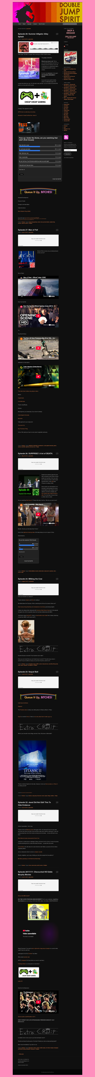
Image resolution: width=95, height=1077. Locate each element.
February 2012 (67, 119)
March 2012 (66, 117)
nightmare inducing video (28, 532)
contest (38, 222)
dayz (36, 795)
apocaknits (28, 28)
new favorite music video (41, 615)
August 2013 (66, 104)
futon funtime (46, 222)
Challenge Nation (22, 963)
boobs (34, 1047)
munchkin (23, 446)
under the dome (25, 223)
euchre (40, 664)
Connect (35, 24)
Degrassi (20, 706)
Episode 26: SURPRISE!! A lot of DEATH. (35, 453)
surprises (51, 571)
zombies (52, 795)
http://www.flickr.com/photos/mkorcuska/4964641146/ (26, 219)
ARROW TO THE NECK (33, 445)
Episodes (29, 24)
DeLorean (39, 795)
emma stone (33, 865)
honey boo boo (45, 664)
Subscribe (67, 154)
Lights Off (20, 981)
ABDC (37, 664)
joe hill (38, 865)
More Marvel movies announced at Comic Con (28, 838)
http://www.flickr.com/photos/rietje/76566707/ (27, 792)
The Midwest (30, 665)
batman (30, 795)
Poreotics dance (23, 709)
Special (65, 130)
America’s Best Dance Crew (43, 610)
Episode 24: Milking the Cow (30, 578)
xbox (55, 571)
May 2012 (66, 114)
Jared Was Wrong (52, 664)
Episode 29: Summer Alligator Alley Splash (69, 95)
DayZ (19, 716)
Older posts (21, 1054)
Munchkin (20, 418)
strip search (46, 571)
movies (19, 446)
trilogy (49, 795)
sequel (46, 795)
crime (30, 865)
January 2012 (67, 120)
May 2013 (66, 109)
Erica (33, 600)
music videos (20, 665)
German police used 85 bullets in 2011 (26, 1016)
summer (19, 223)
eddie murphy (42, 1047)
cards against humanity (48, 445)
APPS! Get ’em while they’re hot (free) (26, 112)
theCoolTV (29, 615)
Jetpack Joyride (38, 852)
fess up (42, 222)
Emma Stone (21, 846)
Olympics (25, 665)
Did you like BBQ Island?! (24, 895)
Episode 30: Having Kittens (70, 72)
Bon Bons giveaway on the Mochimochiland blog (29, 858)
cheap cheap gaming (33, 222)
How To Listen (42, 24)
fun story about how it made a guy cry (43, 716)
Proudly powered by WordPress (47, 1072)
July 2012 (66, 111)
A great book (21, 398)
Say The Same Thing (23, 428)
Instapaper (23, 960)
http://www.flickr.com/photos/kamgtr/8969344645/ (32, 217)
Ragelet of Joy (67, 128)
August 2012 (66, 110)
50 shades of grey (32, 664)
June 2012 (66, 113)
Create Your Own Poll (57, 178)
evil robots (48, 1047)
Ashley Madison (32, 571)
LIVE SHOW (20, 1049)
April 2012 (66, 116)
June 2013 (66, 107)
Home (19, 24)
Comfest (30, 953)
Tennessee (33, 1049)
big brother (31, 1047)
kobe (57, 664)
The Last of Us (21, 425)
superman (28, 446)
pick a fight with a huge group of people (41, 948)
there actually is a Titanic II (52, 784)
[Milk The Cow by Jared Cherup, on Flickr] (26, 642)
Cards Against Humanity (23, 415)
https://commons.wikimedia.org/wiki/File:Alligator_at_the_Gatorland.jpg (35, 218)
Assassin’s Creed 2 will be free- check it (27, 115)
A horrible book (21, 401)
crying (33, 795)
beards (36, 571)
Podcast (23, 222)
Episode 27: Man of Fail (28, 229)
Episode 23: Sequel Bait (28, 671)
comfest (38, 1047)
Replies (30, 223)
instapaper (56, 1047)
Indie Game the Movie (23, 703)
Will (52, 481)
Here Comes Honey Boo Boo (24, 607)
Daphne (27, 600)
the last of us (32, 446)
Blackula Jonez (30, 829)
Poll (65, 127)
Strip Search (29, 500)
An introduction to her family (38, 607)
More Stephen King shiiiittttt (24, 211)
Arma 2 (28, 716)
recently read (26, 957)
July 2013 (66, 106)
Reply (37, 446)
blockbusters (40, 445)
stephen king (52, 222)
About (24, 24)
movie (43, 795)
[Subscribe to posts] (66, 139)
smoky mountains (26, 1049)
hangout (52, 1047)
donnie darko (41, 571)
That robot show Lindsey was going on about (28, 391)
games (55, 445)
